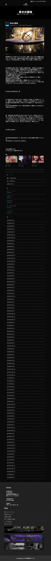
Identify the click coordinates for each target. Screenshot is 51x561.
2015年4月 (10, 422)
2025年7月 (10, 220)
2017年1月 (10, 395)
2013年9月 (10, 454)
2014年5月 (10, 433)
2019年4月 (10, 337)
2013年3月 (10, 463)
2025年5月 (10, 223)
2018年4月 (10, 357)
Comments (29, 25)
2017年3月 (10, 390)
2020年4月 (10, 302)
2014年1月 (10, 442)
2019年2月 (10, 340)
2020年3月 (10, 305)
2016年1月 (10, 401)
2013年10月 (10, 451)
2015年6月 (10, 416)
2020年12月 (10, 296)
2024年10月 (10, 238)
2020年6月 (10, 299)
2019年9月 (10, 322)
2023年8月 (10, 267)
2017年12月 (10, 369)
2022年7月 (10, 287)
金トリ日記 (10, 181)
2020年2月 (10, 308)
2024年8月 (10, 241)
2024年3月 (10, 249)
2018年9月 (10, 349)
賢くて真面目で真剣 (11, 206)
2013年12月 (10, 445)
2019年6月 (10, 331)
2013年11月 (10, 448)
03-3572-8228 (41, 1)
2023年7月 (10, 270)
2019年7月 (10, 328)
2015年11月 (10, 404)
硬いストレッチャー (11, 190)
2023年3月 (10, 273)
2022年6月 (10, 290)
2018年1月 (10, 366)
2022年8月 (10, 284)
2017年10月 (10, 375)
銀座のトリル (20, 14)
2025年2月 (10, 229)
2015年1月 (10, 425)
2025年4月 (10, 226)
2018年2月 (10, 363)
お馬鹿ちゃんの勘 (35, 163)
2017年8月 (10, 381)
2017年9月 (10, 378)
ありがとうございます (23, 163)
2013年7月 (10, 460)
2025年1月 (10, 232)
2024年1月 (10, 252)
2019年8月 (10, 325)
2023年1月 (10, 279)
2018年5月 (10, 354)
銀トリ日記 (26, 14)
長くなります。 (8, 524)
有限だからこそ (10, 196)
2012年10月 (10, 471)
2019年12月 (10, 314)
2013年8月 (10, 457)
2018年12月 (10, 346)
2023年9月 (10, 264)
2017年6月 (10, 384)
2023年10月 (10, 261)
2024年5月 (10, 243)
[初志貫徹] (11, 159)
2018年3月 (10, 360)
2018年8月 (10, 352)
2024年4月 (10, 246)
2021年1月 (10, 293)
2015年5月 (10, 419)
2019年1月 (10, 343)
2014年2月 (10, 439)
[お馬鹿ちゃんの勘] (38, 159)
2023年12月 (10, 255)
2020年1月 (10, 311)
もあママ (14, 25)
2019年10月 (10, 319)
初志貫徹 (7, 163)
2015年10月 (10, 407)
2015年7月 (10, 413)
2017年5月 (10, 387)
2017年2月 (10, 392)
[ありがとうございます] (25, 159)
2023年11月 (10, 258)
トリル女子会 (10, 211)
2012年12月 (10, 465)
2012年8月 (10, 477)
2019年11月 (10, 316)
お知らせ (9, 184)
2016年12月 (10, 398)
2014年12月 (10, 427)
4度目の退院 (9, 200)
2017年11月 (10, 372)
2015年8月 (10, 410)
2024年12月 (10, 235)
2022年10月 (10, 281)
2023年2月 (10, 276)
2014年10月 (10, 430)
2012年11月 (10, 468)
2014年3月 (10, 436)
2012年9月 (10, 474)
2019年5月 (10, 334)
